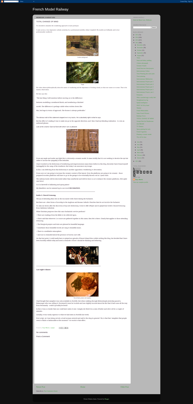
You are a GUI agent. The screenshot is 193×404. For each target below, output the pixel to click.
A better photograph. (142, 63)
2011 (137, 161)
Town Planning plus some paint (146, 73)
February (140, 155)
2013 (137, 40)
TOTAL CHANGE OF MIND (145, 118)
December (140, 45)
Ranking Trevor (141, 116)
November (140, 47)
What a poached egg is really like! (146, 97)
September (140, 53)
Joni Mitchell (140, 124)
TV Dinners (140, 126)
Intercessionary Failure (143, 71)
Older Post (125, 387)
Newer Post (40, 387)
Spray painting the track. (144, 129)
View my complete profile (140, 182)
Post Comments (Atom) (50, 391)
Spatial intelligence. (142, 102)
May (138, 147)
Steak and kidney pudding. (144, 60)
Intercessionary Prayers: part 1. (145, 92)
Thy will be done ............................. (143, 137)
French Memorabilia (142, 110)
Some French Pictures (143, 113)
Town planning (141, 76)
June (138, 144)
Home (82, 387)
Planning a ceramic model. (144, 134)
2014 (137, 37)
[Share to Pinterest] (67, 328)
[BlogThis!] (62, 328)
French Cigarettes (142, 132)
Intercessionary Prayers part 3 (145, 87)
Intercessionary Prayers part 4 (145, 84)
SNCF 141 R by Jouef (143, 105)
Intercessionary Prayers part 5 (145, 81)
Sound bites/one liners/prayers (145, 68)
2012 (137, 42)
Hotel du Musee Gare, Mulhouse (142, 20)
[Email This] (60, 328)
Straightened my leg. (142, 100)
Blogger (107, 399)
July (138, 142)
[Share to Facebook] (66, 328)
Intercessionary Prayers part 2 (145, 89)
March (139, 152)
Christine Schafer (141, 66)
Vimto (138, 58)
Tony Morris (139, 179)
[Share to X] (64, 328)
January (139, 158)
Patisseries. (140, 95)
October (139, 50)
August (139, 55)
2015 (137, 35)
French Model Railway (50, 9)
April (138, 150)
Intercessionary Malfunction (144, 79)
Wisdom (139, 108)
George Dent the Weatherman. (145, 121)
